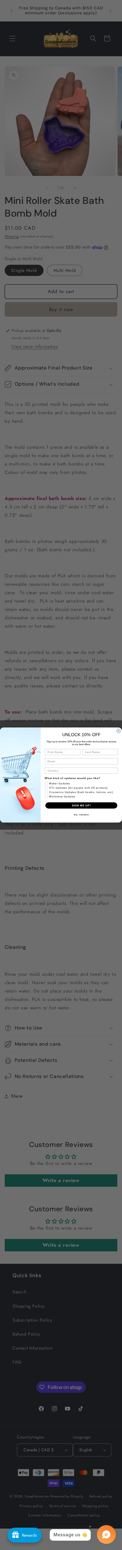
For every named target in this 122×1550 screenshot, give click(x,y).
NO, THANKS (81, 815)
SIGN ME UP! (81, 805)
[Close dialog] (118, 731)
